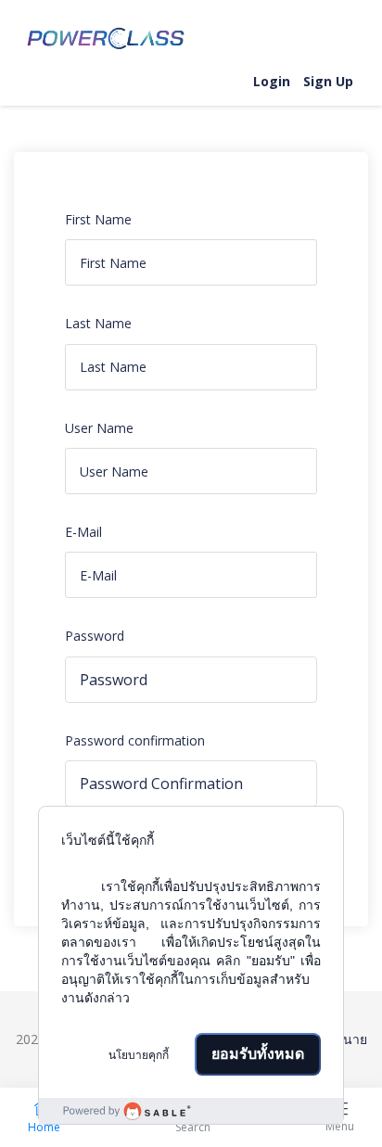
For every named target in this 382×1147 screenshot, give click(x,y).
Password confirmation (135, 740)
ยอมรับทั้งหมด (257, 1054)
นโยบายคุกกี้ (138, 1055)
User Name (99, 428)
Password (94, 635)
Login (271, 81)
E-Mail (83, 532)
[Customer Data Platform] (191, 1111)
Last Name (98, 323)
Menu (339, 1126)
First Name (98, 219)
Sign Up (328, 81)
